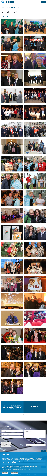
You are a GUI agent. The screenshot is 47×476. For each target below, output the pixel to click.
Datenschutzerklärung (10, 462)
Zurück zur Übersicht (5, 16)
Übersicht (20, 465)
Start (3, 7)
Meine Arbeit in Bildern (15, 7)
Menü (42, 1)
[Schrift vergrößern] (11, 2)
